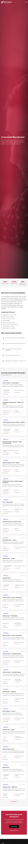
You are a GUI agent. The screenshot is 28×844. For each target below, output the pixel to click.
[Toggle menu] (26, 2)
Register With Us (14, 830)
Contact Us (14, 826)
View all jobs (13, 801)
